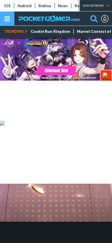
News (63, 5)
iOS (7, 5)
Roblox (44, 5)
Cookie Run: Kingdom (50, 31)
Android (25, 5)
